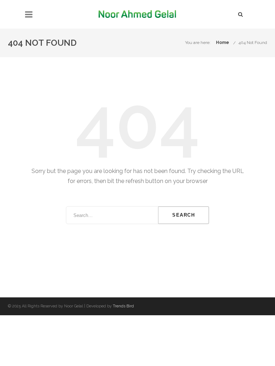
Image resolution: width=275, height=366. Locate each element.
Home (222, 42)
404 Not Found (252, 42)
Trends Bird (123, 306)
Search (183, 215)
